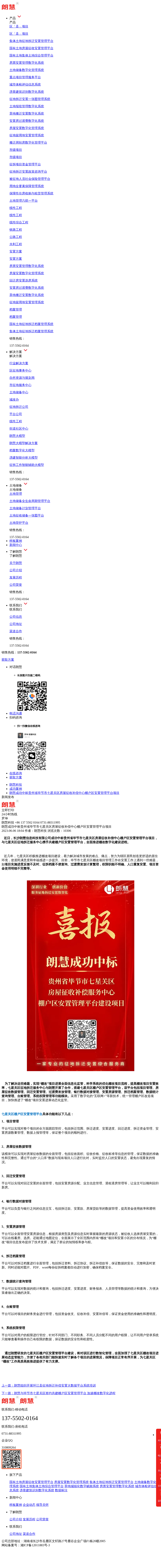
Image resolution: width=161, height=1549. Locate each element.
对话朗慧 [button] (15, 667)
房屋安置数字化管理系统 (71, 1482)
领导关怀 (42, 1504)
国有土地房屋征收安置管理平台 (31, 1482)
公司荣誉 (42, 1519)
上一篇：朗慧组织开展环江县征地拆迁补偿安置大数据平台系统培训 (49, 1385)
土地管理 (15, 493)
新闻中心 (15, 545)
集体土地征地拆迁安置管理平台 (112, 1482)
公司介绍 (15, 1519)
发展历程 (29, 1519)
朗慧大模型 (17, 435)
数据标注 (61, 1490)
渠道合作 (29, 1533)
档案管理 (15, 309)
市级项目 (15, 149)
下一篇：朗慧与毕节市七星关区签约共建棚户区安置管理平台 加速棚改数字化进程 (58, 1393)
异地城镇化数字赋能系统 (81, 1486)
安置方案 (15, 251)
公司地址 (15, 1533)
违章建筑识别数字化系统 (37, 1490)
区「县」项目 (18, 26)
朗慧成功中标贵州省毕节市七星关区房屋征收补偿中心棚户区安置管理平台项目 (64, 793)
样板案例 (15, 540)
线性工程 (15, 208)
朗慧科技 (15, 784)
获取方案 (8, 659)
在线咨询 (15, 773)
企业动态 (29, 1504)
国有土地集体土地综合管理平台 (42, 1486)
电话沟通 (15, 713)
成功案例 (15, 788)
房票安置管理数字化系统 (117, 1486)
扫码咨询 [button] (15, 717)
